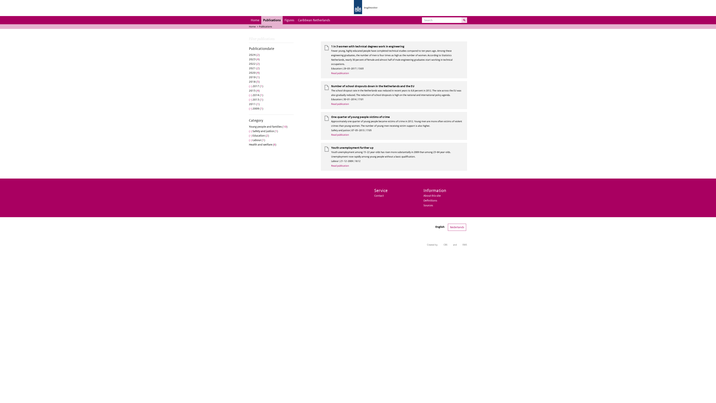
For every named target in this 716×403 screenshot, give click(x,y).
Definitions (430, 200)
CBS (446, 244)
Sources (428, 205)
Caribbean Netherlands (314, 20)
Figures (289, 20)
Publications (272, 20)
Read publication (340, 73)
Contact (379, 195)
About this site (432, 195)
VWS (464, 244)
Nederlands (457, 227)
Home (255, 20)
